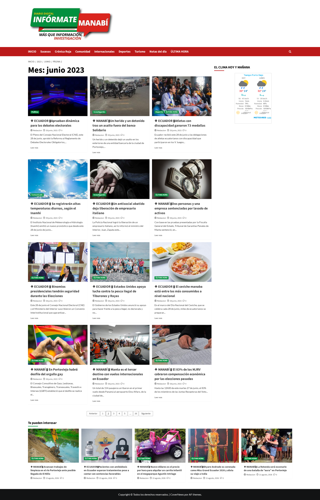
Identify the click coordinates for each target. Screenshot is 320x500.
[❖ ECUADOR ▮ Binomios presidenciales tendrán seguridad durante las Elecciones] (58, 262)
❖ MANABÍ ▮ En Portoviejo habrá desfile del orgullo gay (54, 372)
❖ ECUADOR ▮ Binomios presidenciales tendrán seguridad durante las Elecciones (54, 291)
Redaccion (37, 130)
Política (35, 112)
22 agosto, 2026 (52, 478)
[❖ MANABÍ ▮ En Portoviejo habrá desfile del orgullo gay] (58, 345)
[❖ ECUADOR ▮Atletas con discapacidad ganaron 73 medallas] (182, 96)
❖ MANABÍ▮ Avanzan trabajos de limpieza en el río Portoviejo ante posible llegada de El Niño (53, 470)
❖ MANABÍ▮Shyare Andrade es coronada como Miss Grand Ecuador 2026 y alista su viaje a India (212, 470)
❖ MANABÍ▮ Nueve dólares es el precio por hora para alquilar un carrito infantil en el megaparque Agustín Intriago (159, 470)
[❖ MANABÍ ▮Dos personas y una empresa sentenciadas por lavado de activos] (182, 179)
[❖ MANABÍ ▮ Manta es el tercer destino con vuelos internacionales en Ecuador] (120, 345)
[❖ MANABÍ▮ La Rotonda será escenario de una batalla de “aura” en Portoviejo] (266, 445)
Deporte (159, 112)
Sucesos (45, 52)
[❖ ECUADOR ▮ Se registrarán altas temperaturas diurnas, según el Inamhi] (58, 179)
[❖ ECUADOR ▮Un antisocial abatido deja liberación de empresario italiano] (120, 179)
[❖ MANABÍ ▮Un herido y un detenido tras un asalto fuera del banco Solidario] (120, 96)
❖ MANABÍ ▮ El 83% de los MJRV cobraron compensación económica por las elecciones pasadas (179, 374)
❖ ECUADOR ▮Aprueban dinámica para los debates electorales (54, 123)
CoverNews (177, 494)
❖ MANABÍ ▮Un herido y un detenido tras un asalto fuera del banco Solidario (118, 126)
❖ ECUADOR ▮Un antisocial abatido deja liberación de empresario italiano (118, 208)
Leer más (34, 147)
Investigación (99, 112)
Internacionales (104, 52)
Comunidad (82, 52)
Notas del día (158, 52)
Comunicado (37, 194)
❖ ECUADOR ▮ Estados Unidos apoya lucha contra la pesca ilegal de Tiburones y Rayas (119, 291)
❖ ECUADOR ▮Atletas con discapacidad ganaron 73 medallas (179, 123)
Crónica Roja (63, 52)
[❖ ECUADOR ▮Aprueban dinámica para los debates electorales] (58, 96)
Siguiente (145, 413)
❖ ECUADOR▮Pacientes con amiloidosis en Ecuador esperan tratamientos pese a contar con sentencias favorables (106, 470)
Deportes (124, 52)
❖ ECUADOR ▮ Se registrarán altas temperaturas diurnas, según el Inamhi (55, 208)
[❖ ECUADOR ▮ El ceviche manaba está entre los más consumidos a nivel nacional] (182, 262)
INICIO (32, 52)
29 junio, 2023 (52, 130)
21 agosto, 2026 (212, 478)
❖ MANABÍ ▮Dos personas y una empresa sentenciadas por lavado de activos (181, 208)
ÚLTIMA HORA (179, 52)
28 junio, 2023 (176, 218)
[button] (290, 52)
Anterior (93, 413)
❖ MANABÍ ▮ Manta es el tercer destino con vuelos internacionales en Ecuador (117, 374)
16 (136, 413)
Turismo (140, 52)
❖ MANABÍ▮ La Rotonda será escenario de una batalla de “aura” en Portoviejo (265, 468)
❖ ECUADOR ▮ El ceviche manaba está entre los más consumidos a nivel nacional (178, 291)
